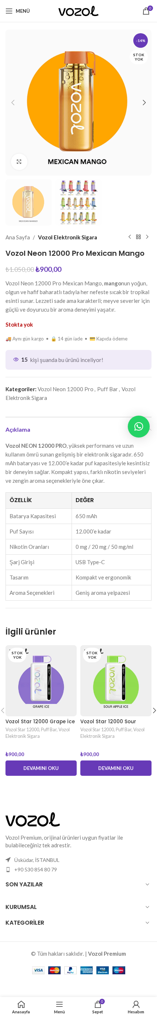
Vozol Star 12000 (22, 729)
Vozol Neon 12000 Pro (65, 389)
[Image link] (32, 818)
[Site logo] (78, 10)
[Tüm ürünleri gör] (138, 237)
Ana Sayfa (17, 237)
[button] (12, 102)
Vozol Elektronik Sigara (67, 237)
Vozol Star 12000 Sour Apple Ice (108, 724)
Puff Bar (107, 389)
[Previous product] (129, 237)
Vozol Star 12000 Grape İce (40, 721)
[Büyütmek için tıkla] (19, 162)
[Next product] (147, 237)
